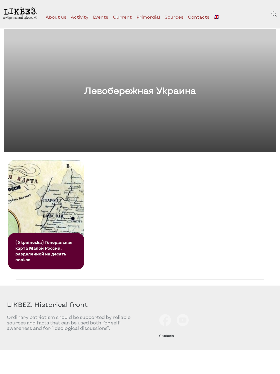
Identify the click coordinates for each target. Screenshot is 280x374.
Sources (174, 16)
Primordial (148, 16)
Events (100, 16)
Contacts (198, 16)
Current (122, 16)
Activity (79, 16)
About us (56, 16)
